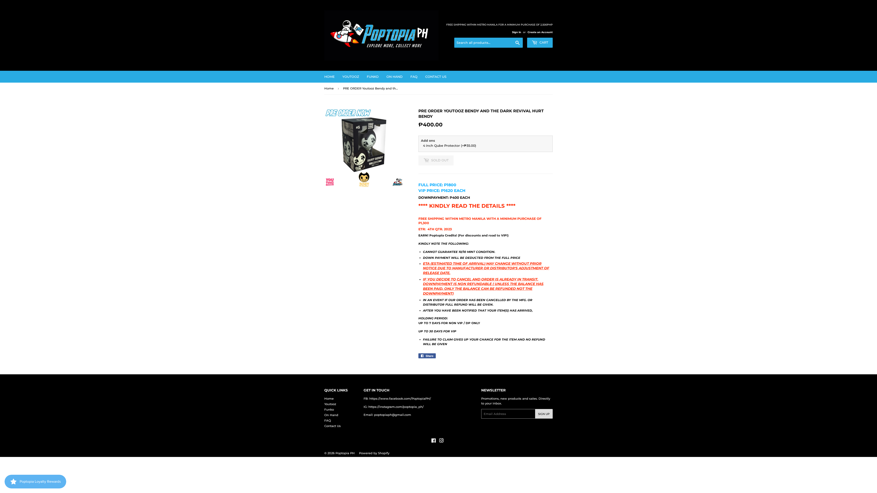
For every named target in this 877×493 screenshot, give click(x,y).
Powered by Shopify (374, 453)
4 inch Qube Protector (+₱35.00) (449, 146)
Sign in (516, 32)
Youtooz (350, 77)
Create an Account (540, 32)
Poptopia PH (345, 453)
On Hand (394, 77)
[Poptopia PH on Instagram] (441, 441)
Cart (543, 42)
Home (329, 77)
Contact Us (435, 77)
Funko (373, 77)
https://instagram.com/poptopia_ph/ (396, 407)
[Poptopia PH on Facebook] (433, 441)
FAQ (413, 77)
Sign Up (544, 414)
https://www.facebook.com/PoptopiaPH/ (400, 398)
